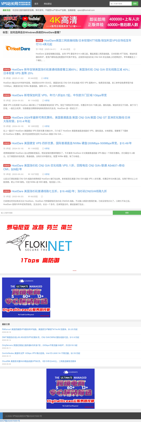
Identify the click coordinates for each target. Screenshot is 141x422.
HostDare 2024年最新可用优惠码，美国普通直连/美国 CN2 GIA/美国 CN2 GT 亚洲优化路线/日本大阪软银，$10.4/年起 (66, 119)
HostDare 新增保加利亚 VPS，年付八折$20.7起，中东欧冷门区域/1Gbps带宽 (59, 95)
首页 (36, 3)
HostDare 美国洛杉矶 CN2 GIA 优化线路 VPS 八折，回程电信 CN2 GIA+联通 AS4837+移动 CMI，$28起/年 (63, 167)
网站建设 (48, 3)
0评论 (46, 78)
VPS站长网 (16, 3)
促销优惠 (39, 40)
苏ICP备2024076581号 (32, 416)
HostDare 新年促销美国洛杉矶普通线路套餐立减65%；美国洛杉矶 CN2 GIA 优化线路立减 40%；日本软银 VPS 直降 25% (67, 71)
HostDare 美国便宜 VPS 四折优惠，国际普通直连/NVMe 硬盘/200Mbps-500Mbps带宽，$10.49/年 (72, 143)
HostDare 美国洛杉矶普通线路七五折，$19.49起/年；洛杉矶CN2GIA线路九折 (59, 191)
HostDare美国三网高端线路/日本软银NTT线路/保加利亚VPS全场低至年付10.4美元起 (83, 42)
